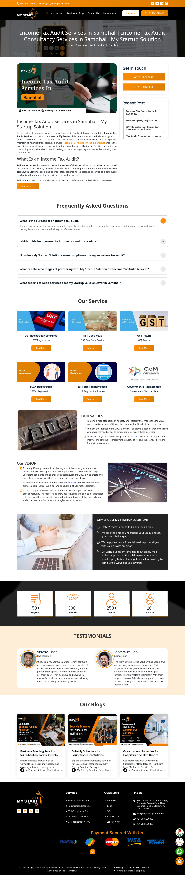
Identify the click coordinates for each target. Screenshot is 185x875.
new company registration (142, 120)
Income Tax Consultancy (79, 816)
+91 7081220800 (27, 3)
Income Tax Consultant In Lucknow (142, 112)
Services (71, 13)
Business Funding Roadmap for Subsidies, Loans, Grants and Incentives (39, 753)
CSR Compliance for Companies (79, 811)
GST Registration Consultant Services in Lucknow (143, 128)
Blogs (109, 805)
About (59, 13)
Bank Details (112, 816)
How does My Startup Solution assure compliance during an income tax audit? (72, 255)
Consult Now (109, 13)
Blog (81, 13)
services (133, 436)
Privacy (119, 867)
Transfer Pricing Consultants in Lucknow (79, 800)
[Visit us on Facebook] (152, 3)
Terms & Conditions (139, 867)
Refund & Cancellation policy (130, 870)
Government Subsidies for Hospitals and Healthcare (141, 753)
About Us (111, 800)
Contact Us (93, 13)
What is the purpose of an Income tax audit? (49, 221)
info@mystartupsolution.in (55, 3)
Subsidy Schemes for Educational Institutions (88, 753)
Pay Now (130, 13)
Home (49, 13)
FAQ (108, 811)
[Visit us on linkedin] (161, 3)
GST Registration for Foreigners (79, 821)
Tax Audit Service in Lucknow (143, 136)
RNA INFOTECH (69, 870)
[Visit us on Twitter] (157, 3)
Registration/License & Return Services (79, 805)
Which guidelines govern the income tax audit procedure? (59, 241)
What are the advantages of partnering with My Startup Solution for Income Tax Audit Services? (84, 269)
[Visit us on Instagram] (166, 3)
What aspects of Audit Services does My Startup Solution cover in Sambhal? (70, 283)
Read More (53, 770)
